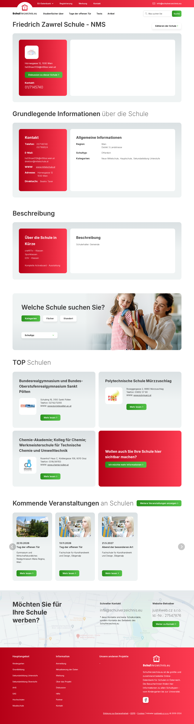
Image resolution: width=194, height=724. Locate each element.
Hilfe (58, 693)
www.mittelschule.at (45, 167)
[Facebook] (146, 700)
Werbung (83, 3)
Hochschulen (18, 699)
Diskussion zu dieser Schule (42, 74)
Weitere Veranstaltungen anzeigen (158, 503)
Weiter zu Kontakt (165, 624)
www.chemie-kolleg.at (58, 464)
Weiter (181, 546)
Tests (99, 13)
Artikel (111, 13)
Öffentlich (106, 152)
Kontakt (97, 3)
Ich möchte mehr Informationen (125, 464)
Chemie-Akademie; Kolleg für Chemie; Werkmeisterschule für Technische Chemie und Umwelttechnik (52, 445)
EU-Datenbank (44, 3)
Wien (103, 144)
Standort (68, 318)
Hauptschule (126, 158)
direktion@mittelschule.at (36, 161)
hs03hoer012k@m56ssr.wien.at (40, 67)
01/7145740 (34, 87)
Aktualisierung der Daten (67, 669)
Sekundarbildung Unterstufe (146, 158)
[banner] (25, 9)
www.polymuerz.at (142, 395)
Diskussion (61, 687)
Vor (12, 546)
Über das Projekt (63, 681)
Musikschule (18, 705)
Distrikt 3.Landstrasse (111, 147)
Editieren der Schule (165, 26)
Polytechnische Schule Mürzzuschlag (138, 381)
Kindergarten (18, 663)
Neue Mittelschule (110, 158)
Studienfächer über (53, 13)
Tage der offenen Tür (80, 13)
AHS (14, 687)
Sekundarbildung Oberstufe (25, 681)
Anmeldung (61, 663)
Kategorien (31, 318)
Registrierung (66, 3)
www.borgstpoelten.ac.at (59, 406)
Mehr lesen (49, 417)
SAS (14, 693)
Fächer (50, 318)
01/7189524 (42, 147)
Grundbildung (18, 669)
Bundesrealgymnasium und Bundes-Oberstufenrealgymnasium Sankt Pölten (51, 386)
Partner (59, 699)
